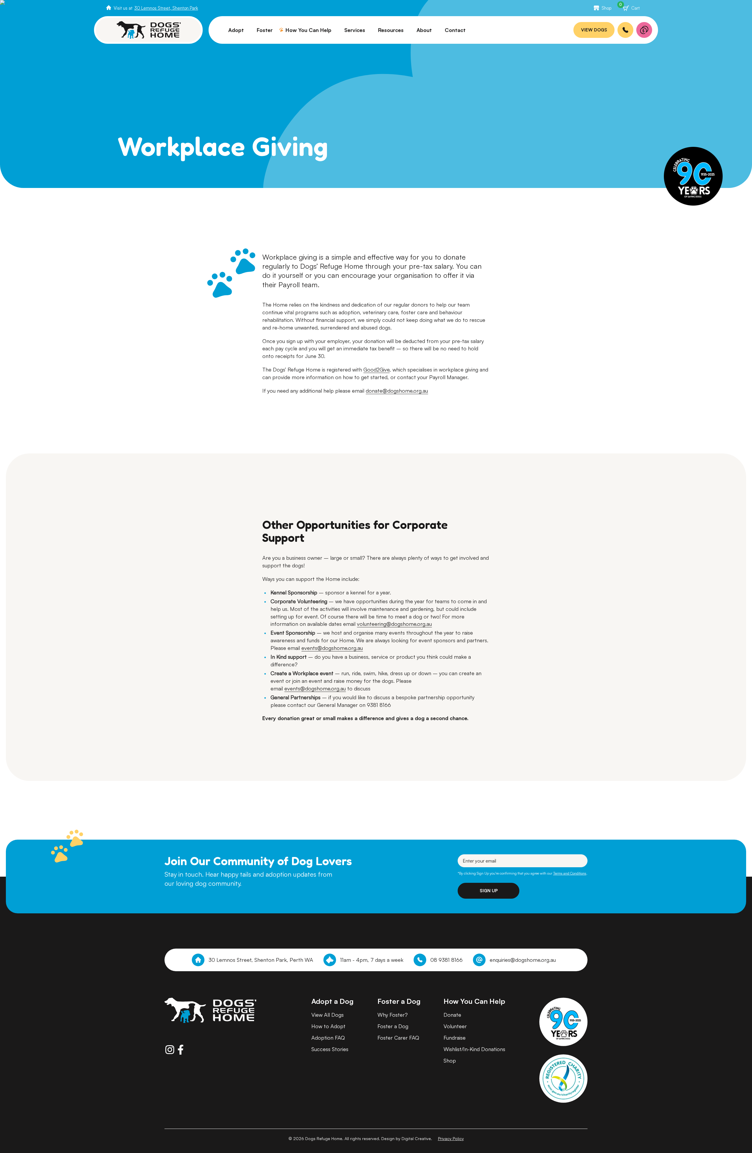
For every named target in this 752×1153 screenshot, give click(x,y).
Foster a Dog (392, 1026)
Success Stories (329, 1049)
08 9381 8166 (446, 960)
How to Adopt (328, 1026)
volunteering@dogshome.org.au (394, 624)
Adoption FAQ (328, 1037)
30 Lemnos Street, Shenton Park (166, 8)
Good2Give (376, 369)
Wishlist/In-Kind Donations (474, 1049)
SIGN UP (489, 890)
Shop (607, 8)
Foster (265, 30)
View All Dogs (327, 1014)
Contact (455, 30)
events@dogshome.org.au (332, 648)
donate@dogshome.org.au (397, 390)
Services (354, 30)
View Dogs (594, 30)
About (424, 30)
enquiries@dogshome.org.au (523, 960)
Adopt (236, 30)
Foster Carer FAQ (398, 1037)
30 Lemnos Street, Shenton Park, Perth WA (261, 960)
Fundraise (455, 1037)
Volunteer (455, 1026)
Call (625, 30)
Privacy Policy (451, 1138)
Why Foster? (392, 1014)
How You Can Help (308, 30)
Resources (391, 30)
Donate (644, 30)
